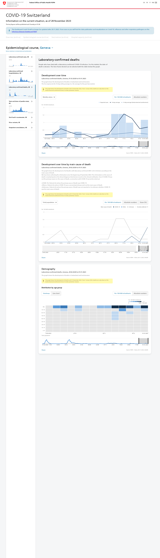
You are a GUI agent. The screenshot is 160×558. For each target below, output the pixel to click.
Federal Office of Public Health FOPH (42, 2)
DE (144, 2)
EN (156, 2)
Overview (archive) (13, 37)
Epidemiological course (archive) (36, 37)
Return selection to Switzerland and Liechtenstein (18, 51)
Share (44, 153)
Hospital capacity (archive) (81, 37)
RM (153, 2)
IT (150, 2)
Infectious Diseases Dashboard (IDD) (24, 32)
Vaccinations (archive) (59, 37)
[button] (46, 48)
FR (147, 2)
